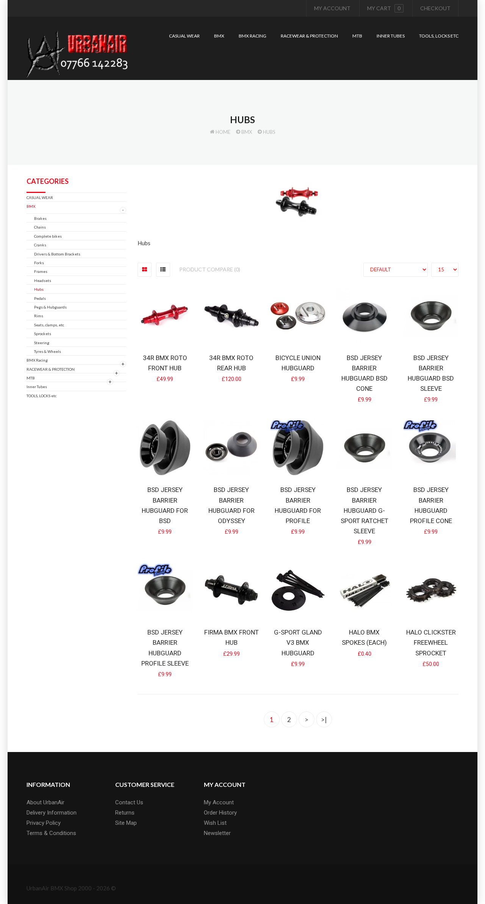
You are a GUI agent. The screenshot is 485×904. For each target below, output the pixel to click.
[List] (163, 270)
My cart (384, 8)
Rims (38, 315)
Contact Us (129, 802)
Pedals (40, 298)
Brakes (40, 218)
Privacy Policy (44, 822)
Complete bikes (48, 236)
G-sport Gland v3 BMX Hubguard (298, 642)
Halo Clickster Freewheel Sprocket (431, 642)
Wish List (215, 822)
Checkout (435, 8)
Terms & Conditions (51, 833)
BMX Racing (37, 360)
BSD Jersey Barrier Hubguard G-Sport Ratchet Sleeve (364, 510)
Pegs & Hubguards (50, 307)
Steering (41, 342)
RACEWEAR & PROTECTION (51, 369)
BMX (246, 132)
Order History (220, 812)
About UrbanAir (45, 802)
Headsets (42, 280)
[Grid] (145, 270)
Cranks (40, 245)
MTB (31, 378)
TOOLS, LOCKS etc (41, 395)
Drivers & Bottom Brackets (57, 254)
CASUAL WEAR (40, 197)
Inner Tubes (37, 386)
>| (324, 720)
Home (223, 132)
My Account (332, 8)
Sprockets (42, 333)
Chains (40, 227)
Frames (40, 271)
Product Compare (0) (209, 269)
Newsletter (217, 833)
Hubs (269, 132)
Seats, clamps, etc (49, 325)
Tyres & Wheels (47, 351)
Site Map (126, 822)
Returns (125, 812)
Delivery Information (52, 812)
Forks (39, 262)
